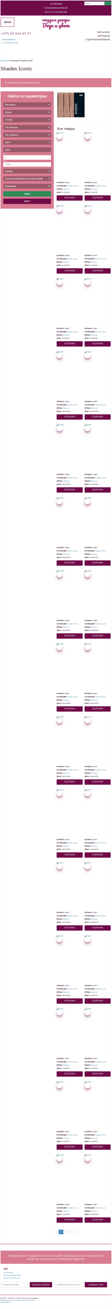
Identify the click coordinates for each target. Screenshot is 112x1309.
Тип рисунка (11, 127)
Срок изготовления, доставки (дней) (24, 178)
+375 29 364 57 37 (10, 43)
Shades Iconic (72, 186)
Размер (9, 171)
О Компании (56, 4)
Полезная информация (56, 8)
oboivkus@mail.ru (9, 39)
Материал (10, 104)
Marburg (66, 189)
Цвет (7, 142)
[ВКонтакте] (54, 1291)
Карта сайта (5, 1302)
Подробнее (69, 197)
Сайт (5, 1269)
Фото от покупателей (56, 12)
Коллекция (10, 186)
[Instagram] (60, 1291)
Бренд (8, 112)
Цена (7, 149)
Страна (9, 119)
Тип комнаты (11, 134)
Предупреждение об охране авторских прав (18, 1300)
